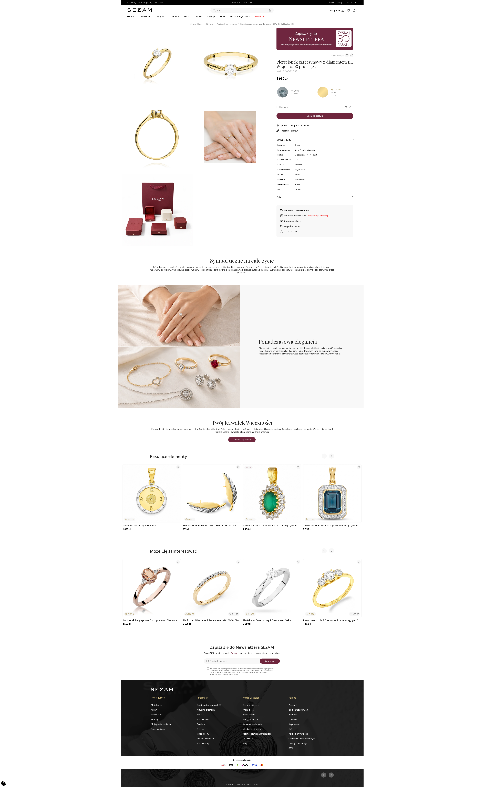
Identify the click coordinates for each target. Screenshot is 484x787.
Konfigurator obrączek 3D (209, 705)
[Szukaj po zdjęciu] (270, 10)
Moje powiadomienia (161, 724)
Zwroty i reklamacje (298, 743)
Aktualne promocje (206, 709)
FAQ (290, 729)
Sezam (298, 189)
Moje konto (156, 705)
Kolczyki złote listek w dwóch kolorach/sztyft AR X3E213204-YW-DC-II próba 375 (209, 525)
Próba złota (248, 709)
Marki (186, 16)
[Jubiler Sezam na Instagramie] (331, 775)
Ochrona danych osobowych (302, 738)
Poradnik (293, 705)
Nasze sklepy (336, 3)
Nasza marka (203, 719)
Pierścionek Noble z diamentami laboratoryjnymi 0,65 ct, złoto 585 (332, 620)
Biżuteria (131, 16)
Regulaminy (294, 724)
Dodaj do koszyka (315, 115)
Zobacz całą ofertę (242, 439)
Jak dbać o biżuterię (252, 729)
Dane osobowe (158, 729)
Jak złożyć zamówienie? (299, 709)
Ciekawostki (248, 738)
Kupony (154, 719)
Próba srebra (249, 714)
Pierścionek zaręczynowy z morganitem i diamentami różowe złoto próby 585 (151, 620)
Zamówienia (156, 714)
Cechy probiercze (251, 705)
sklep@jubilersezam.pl (139, 3)
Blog (245, 743)
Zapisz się (269, 661)
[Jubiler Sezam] (139, 11)
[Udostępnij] (351, 55)
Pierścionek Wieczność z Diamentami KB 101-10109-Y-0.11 (211, 620)
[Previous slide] (324, 456)
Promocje (259, 16)
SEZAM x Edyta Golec (240, 16)
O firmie (200, 729)
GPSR (291, 748)
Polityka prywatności (298, 733)
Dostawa (293, 719)
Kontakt (354, 3)
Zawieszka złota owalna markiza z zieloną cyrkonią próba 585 (270, 525)
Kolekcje (211, 16)
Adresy (154, 709)
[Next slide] (331, 456)
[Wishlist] (348, 10)
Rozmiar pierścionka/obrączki (257, 733)
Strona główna (196, 24)
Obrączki (160, 16)
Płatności (293, 714)
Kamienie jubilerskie (252, 724)
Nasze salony (203, 743)
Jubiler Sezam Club (205, 738)
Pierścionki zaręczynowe (227, 24)
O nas (346, 3)
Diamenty (174, 16)
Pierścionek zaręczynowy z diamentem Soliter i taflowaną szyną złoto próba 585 (268, 620)
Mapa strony (203, 733)
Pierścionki (146, 16)
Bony (222, 16)
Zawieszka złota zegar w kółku (139, 525)
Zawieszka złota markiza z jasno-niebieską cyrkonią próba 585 (330, 525)
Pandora (201, 724)
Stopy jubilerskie (250, 719)
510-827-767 (157, 3)
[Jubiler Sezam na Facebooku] (323, 775)
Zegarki (198, 16)
